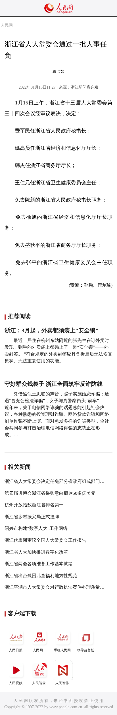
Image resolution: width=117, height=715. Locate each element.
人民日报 (15, 650)
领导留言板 (85, 650)
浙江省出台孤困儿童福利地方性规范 (41, 575)
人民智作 (62, 683)
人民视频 (15, 683)
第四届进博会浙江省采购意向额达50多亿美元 (50, 493)
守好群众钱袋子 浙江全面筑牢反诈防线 (54, 384)
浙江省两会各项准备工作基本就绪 (39, 563)
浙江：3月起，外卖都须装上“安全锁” (51, 330)
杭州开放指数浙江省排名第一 (34, 504)
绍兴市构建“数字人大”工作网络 (36, 528)
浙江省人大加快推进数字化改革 (36, 552)
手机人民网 (62, 650)
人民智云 (39, 683)
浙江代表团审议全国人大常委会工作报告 (45, 540)
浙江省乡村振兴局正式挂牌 (32, 516)
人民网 (7, 25)
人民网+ (39, 650)
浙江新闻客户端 (85, 87)
